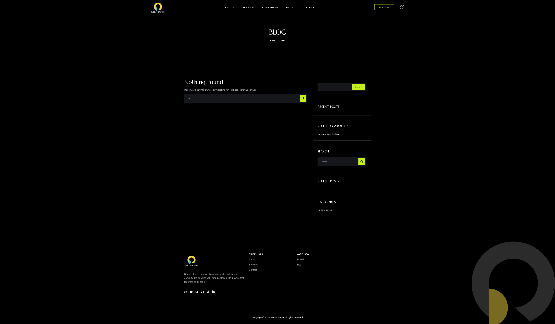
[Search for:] (245, 98)
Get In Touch (384, 7)
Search (358, 87)
